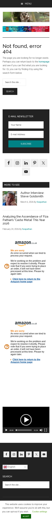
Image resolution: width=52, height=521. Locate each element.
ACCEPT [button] (26, 516)
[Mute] (41, 430)
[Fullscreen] (45, 430)
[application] (26, 420)
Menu (28, 3)
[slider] (24, 430)
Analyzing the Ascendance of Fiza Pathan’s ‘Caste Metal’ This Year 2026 (25, 220)
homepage (44, 61)
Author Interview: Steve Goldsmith (32, 194)
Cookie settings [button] (39, 511)
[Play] (6, 430)
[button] (26, 420)
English (11, 467)
